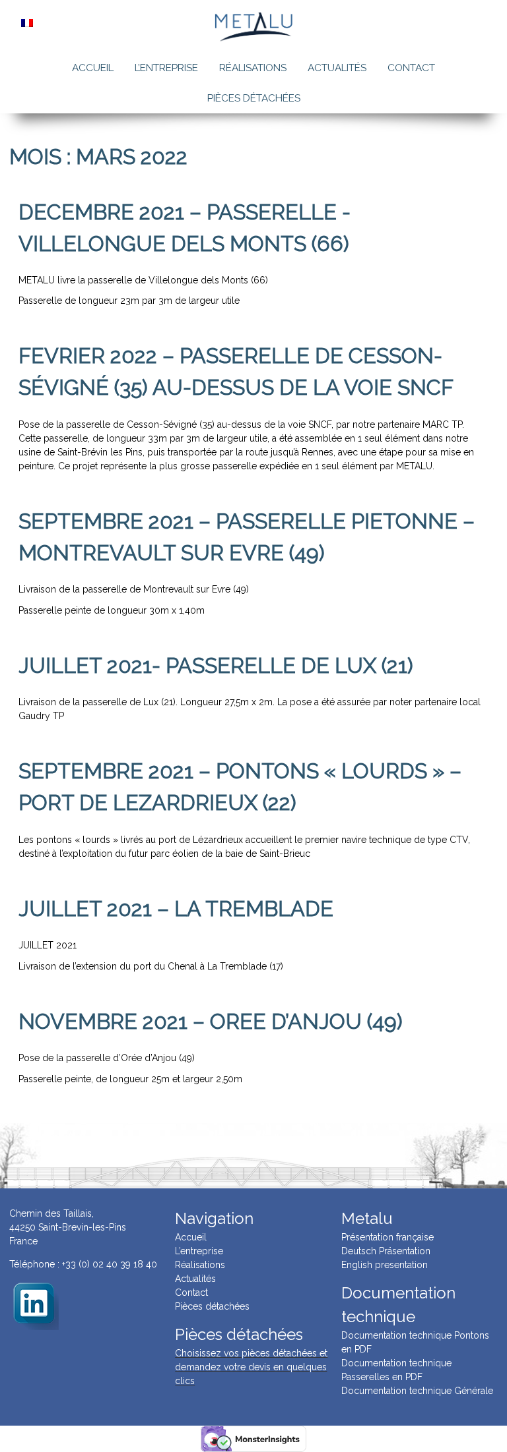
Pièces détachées (253, 98)
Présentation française (387, 1237)
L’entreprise (166, 68)
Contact (411, 68)
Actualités (337, 68)
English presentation (384, 1265)
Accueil (93, 68)
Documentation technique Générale (417, 1390)
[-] (34, 1304)
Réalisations (253, 68)
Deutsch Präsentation (385, 1251)
